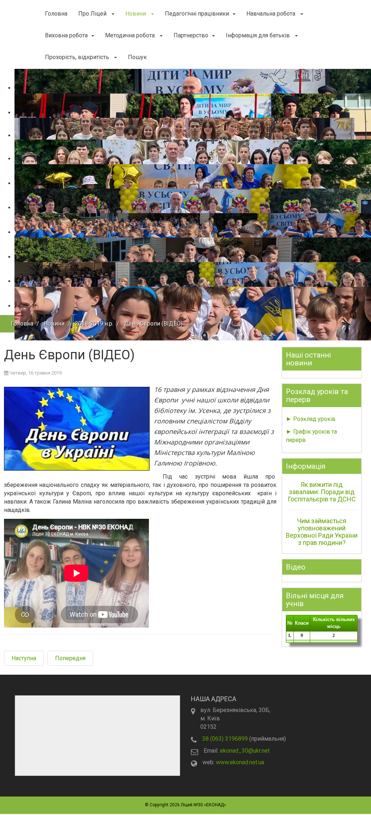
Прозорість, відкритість (78, 57)
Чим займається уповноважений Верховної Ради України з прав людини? (322, 531)
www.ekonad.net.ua (240, 762)
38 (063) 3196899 (225, 738)
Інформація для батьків (258, 35)
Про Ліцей (93, 13)
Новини (136, 13)
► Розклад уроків (310, 418)
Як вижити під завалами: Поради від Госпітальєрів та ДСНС (322, 492)
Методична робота (130, 35)
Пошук (137, 57)
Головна (56, 13)
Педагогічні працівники (197, 13)
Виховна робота (66, 35)
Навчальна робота (271, 13)
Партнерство (191, 35)
